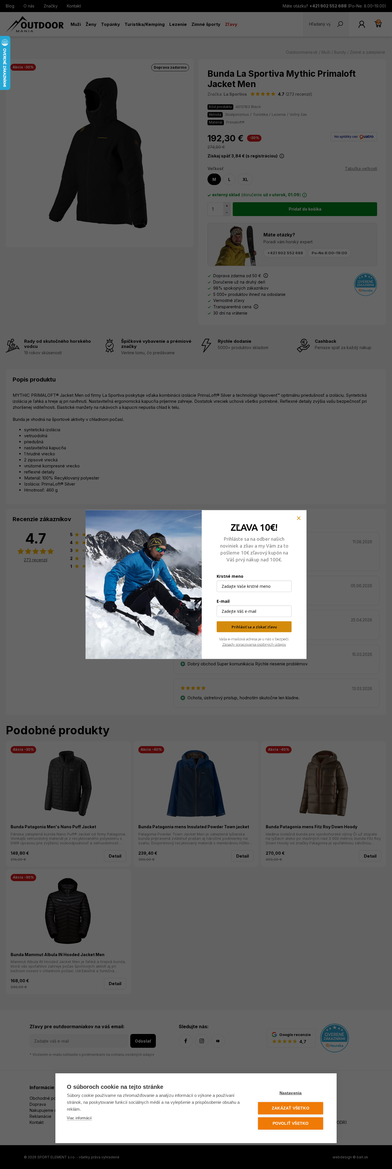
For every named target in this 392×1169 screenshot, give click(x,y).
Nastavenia (291, 1093)
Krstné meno (230, 576)
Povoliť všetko (291, 1123)
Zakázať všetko (290, 1108)
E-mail (223, 601)
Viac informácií (79, 1118)
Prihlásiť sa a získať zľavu (254, 626)
